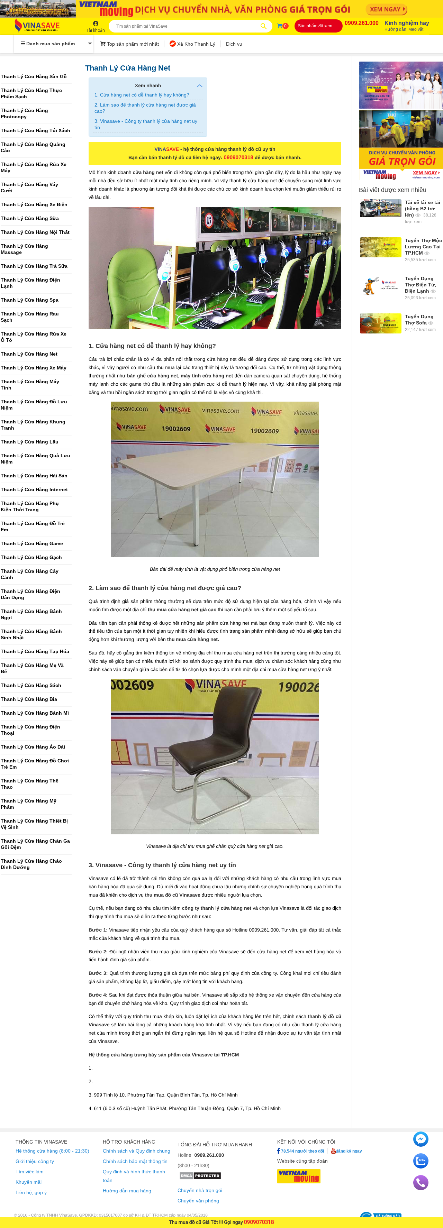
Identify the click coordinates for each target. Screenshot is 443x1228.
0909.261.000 (362, 23)
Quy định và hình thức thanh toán (134, 1176)
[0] (279, 26)
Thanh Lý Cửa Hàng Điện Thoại (30, 730)
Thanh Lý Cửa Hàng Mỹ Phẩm (28, 804)
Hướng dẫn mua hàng (127, 1190)
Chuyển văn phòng (198, 1200)
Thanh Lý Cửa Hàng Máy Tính (30, 385)
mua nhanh (237, 1144)
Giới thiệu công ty (35, 1161)
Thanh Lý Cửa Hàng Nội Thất (35, 232)
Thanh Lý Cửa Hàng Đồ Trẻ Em (33, 526)
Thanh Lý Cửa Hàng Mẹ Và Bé (32, 668)
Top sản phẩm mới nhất (132, 44)
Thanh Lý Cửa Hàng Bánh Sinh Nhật (31, 634)
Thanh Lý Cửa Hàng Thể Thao (29, 784)
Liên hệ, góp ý (31, 1192)
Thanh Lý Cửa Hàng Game (32, 543)
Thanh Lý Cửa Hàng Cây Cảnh (29, 574)
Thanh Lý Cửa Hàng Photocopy (24, 113)
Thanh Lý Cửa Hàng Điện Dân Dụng (30, 594)
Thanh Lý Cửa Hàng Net (29, 354)
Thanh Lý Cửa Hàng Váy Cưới (29, 187)
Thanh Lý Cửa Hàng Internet (34, 489)
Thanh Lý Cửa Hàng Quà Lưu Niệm (35, 459)
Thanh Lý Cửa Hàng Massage (24, 249)
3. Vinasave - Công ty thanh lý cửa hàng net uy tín (145, 124)
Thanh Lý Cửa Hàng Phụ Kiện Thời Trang (30, 506)
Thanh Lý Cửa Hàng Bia (29, 699)
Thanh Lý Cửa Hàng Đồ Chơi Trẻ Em (35, 764)
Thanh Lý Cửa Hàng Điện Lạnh (30, 283)
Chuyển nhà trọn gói (200, 1190)
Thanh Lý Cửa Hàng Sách (31, 685)
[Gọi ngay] (420, 1188)
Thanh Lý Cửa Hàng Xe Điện (34, 204)
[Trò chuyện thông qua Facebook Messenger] (420, 1145)
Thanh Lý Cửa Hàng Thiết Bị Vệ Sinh (34, 824)
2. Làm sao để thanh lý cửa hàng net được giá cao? (145, 108)
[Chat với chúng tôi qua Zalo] (420, 1167)
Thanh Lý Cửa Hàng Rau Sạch (30, 317)
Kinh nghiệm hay (407, 26)
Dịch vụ (234, 44)
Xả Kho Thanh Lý (195, 44)
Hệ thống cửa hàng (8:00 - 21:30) (52, 1151)
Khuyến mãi (29, 1182)
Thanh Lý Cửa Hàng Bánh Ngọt (31, 614)
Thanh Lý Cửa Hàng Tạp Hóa (35, 651)
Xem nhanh (148, 85)
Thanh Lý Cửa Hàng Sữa (30, 218)
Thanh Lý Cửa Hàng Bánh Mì (35, 713)
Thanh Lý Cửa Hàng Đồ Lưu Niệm (34, 405)
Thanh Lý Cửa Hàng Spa (29, 300)
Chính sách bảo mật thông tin (135, 1161)
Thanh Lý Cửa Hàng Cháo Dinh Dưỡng (31, 864)
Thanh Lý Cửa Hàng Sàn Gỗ (34, 76)
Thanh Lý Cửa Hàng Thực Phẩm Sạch (31, 93)
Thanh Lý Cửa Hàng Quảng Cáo (33, 147)
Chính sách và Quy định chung (136, 1151)
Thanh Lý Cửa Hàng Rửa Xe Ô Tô (33, 337)
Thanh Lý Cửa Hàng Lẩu (29, 442)
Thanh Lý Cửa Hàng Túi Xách (35, 130)
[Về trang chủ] (44, 26)
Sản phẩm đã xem (315, 26)
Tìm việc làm (30, 1171)
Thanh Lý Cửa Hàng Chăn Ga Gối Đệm (35, 844)
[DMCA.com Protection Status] (200, 1178)
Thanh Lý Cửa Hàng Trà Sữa (34, 266)
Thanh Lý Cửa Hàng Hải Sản (34, 475)
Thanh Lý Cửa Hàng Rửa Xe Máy (33, 167)
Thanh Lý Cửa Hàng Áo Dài (33, 747)
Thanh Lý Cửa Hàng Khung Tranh (33, 425)
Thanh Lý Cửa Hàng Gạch (31, 557)
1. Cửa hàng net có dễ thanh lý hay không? (141, 95)
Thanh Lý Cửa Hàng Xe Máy (33, 367)
